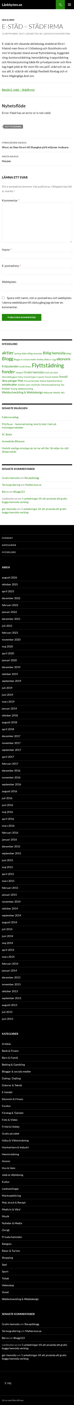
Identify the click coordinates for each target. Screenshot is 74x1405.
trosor (6, 388)
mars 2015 (8, 880)
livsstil (63, 376)
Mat (20, 380)
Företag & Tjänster (13, 1112)
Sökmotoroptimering (50, 384)
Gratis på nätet (51, 372)
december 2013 (11, 977)
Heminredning (10, 1154)
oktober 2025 (10, 584)
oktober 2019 (10, 674)
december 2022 (11, 598)
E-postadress (11, 265)
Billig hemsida (54, 353)
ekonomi (63, 358)
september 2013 (11, 998)
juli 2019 (7, 687)
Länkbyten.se (12, 4)
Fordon (6, 1106)
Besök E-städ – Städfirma (18, 89)
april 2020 (8, 653)
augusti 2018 (9, 722)
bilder (24, 353)
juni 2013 (7, 1018)
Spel (4, 1264)
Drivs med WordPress (13, 1400)
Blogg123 (19, 491)
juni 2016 (7, 805)
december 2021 (11, 618)
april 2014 (8, 949)
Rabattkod (52, 381)
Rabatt (43, 381)
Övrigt (5, 1230)
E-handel (7, 1092)
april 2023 (8, 591)
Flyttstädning (13, 126)
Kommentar (10, 200)
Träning (14, 389)
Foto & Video (9, 1119)
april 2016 (8, 818)
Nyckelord (9, 552)
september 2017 (11, 749)
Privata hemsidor (31, 381)
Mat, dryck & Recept (14, 1202)
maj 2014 (7, 943)
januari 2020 (9, 660)
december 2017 (11, 736)
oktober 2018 (10, 715)
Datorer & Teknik (12, 1085)
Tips (62, 384)
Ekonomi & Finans (12, 1099)
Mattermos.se (33, 484)
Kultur (6, 1181)
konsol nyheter (52, 377)
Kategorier (9, 545)
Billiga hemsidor (35, 353)
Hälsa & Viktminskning (15, 1140)
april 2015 (8, 874)
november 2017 (11, 743)
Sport (5, 1271)
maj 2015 (7, 867)
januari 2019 (9, 708)
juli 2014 (7, 929)
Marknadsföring (11, 1195)
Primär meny (69, 4)
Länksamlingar (10, 1188)
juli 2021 (7, 625)
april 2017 (8, 756)
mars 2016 (8, 825)
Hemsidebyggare (10, 377)
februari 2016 (10, 832)
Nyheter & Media (12, 1223)
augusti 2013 (9, 1005)
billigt (68, 353)
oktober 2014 (10, 908)
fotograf (19, 372)
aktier (8, 352)
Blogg (7, 358)
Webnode (48, 392)
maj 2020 (7, 646)
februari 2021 (10, 632)
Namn (7, 249)
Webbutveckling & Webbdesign (22, 392)
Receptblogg (31, 477)
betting (17, 353)
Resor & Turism (11, 1250)
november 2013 (11, 984)
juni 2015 (7, 860)
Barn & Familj (10, 1057)
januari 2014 (9, 970)
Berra (5, 491)
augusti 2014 (9, 922)
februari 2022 (10, 605)
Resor (59, 381)
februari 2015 (10, 887)
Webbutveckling (25, 389)
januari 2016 (9, 839)
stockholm (35, 384)
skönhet (21, 384)
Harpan (10, 159)
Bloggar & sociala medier (25, 359)
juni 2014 (7, 936)
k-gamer (40, 377)
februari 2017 (10, 763)
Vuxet (5, 1292)
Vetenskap (8, 1285)
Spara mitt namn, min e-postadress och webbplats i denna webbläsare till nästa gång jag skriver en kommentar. (37, 302)
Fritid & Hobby (11, 1126)
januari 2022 (9, 612)
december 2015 (11, 846)
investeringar (30, 377)
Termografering (11, 484)
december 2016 (11, 770)
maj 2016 (7, 812)
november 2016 (11, 777)
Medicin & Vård (11, 1209)
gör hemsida (9, 508)
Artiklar (6, 1043)
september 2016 (11, 784)
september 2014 (11, 915)
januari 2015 (9, 894)
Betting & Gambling (13, 1064)
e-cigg (53, 359)
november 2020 (11, 639)
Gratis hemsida (34, 372)
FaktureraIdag (10, 417)
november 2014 (11, 901)
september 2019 (11, 680)
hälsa (20, 377)
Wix (63, 392)
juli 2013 (7, 1011)
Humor (6, 1161)
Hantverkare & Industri (15, 1147)
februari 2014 (10, 963)
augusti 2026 (9, 577)
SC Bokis (7, 434)
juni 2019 (7, 694)
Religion (7, 1243)
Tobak (5, 1278)
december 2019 (11, 667)
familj (22, 366)
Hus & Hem (8, 19)
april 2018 (8, 729)
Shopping (7, 1257)
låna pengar (9, 380)
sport (28, 384)
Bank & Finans (10, 1050)
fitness (28, 366)
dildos (47, 359)
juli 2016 (7, 798)
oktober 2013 (10, 991)
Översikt (7, 538)
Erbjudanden (10, 366)
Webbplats (9, 281)
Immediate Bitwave (13, 441)
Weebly (56, 392)
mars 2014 (8, 956)
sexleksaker (9, 384)
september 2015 (11, 853)
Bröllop (40, 359)
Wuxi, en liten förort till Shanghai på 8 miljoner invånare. (35, 145)
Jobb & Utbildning (12, 1174)
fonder (8, 371)
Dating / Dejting (11, 1078)
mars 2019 (8, 701)
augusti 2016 (9, 791)
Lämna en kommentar (56, 33)
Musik (5, 1216)
